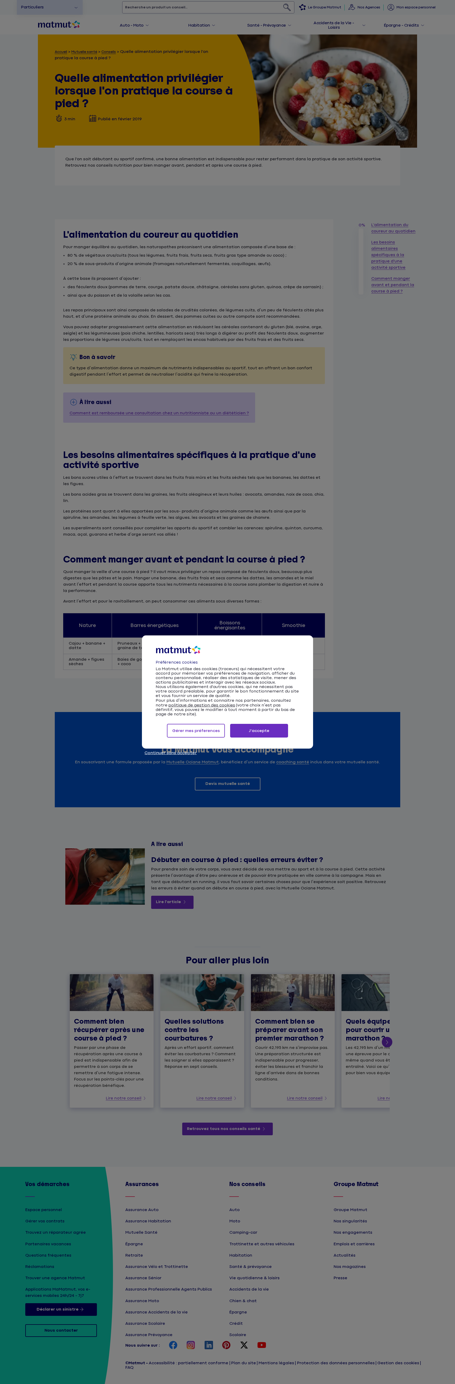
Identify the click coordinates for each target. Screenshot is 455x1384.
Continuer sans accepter (171, 753)
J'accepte (259, 731)
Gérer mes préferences (196, 731)
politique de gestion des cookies (201, 705)
